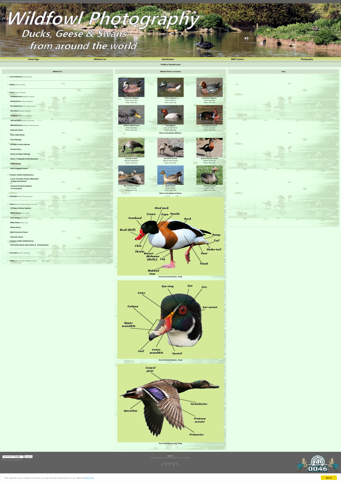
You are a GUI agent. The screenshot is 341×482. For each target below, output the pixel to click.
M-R (173, 465)
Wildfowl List (100, 59)
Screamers (14, 253)
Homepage (154, 457)
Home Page (33, 59)
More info (89, 477)
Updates (23, 1)
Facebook (32, 1)
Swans (12, 261)
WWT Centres (237, 59)
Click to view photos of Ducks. (170, 133)
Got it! (329, 477)
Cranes (13, 85)
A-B (162, 465)
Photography (307, 59)
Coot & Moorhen (16, 77)
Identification (168, 59)
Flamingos (14, 196)
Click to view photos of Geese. (170, 193)
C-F (166, 465)
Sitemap (14, 1)
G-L (170, 465)
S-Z (177, 465)
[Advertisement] (283, 92)
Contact (5, 1)
